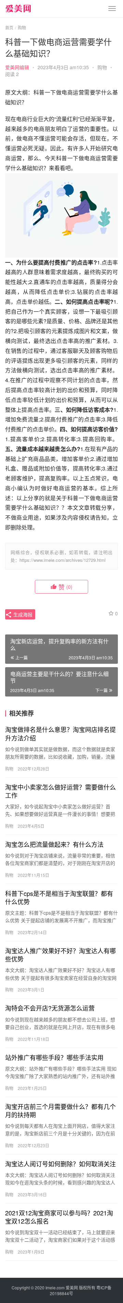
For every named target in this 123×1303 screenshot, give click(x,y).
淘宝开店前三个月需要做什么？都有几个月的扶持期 (60, 1110)
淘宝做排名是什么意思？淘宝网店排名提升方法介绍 (60, 733)
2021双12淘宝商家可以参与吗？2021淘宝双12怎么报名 (59, 1217)
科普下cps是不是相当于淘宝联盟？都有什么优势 (59, 897)
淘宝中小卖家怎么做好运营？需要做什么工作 (60, 791)
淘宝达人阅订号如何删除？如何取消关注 (60, 1163)
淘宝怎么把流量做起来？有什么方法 (54, 844)
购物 (102, 67)
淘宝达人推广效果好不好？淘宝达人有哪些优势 (60, 954)
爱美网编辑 (17, 67)
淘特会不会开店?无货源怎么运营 (50, 1008)
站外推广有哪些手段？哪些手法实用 (54, 1057)
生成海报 (22, 614)
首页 (9, 27)
